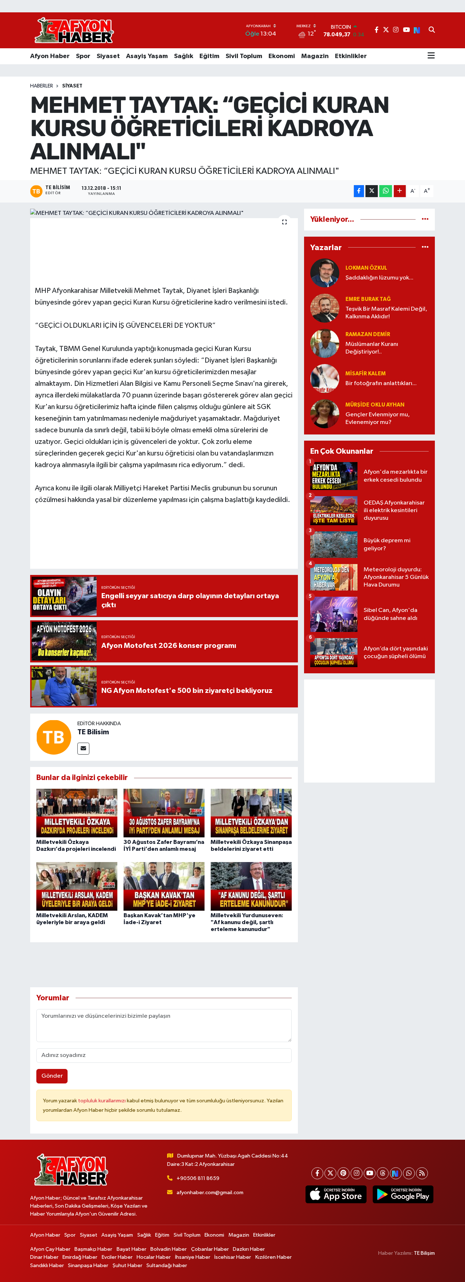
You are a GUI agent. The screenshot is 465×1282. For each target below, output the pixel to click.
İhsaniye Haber (192, 1257)
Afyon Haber (50, 56)
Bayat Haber (131, 1249)
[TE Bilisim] (53, 737)
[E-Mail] (83, 749)
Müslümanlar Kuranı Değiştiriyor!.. (371, 348)
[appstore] (336, 1194)
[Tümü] (425, 219)
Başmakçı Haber (93, 1249)
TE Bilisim (93, 732)
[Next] (396, 1173)
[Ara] (432, 30)
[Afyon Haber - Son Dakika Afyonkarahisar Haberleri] (74, 30)
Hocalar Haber (154, 1257)
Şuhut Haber (127, 1265)
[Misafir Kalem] (324, 378)
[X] (330, 1173)
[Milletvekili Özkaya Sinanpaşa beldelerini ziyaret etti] (251, 813)
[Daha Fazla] (400, 191)
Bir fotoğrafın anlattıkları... (381, 383)
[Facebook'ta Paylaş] (359, 191)
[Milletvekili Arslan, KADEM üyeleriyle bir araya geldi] (76, 886)
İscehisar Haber (232, 1257)
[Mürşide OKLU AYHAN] (324, 414)
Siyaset (108, 56)
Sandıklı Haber (47, 1265)
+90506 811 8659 (198, 1178)
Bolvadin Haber (168, 1249)
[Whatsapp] (409, 1173)
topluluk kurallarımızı (102, 1100)
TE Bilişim (424, 1253)
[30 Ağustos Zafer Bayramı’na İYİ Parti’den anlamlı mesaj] (164, 813)
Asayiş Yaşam (147, 56)
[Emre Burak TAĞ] (324, 308)
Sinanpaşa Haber (88, 1265)
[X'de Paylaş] (371, 191)
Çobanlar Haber (210, 1249)
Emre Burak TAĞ (368, 299)
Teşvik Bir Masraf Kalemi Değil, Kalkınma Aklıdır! (386, 313)
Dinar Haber (44, 1257)
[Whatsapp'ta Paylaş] (385, 191)
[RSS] (422, 1173)
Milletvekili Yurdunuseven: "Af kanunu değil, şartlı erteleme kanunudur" (247, 922)
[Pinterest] (343, 1173)
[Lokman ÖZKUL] (324, 273)
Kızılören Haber (273, 1257)
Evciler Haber (117, 1257)
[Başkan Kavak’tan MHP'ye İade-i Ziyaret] (164, 886)
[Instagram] (357, 1173)
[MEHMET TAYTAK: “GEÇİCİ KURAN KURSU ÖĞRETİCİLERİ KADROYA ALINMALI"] (164, 213)
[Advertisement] (369, 731)
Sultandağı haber (166, 1265)
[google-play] (403, 1194)
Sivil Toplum (244, 56)
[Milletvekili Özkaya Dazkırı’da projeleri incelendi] (76, 813)
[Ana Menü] (431, 56)
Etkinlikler (351, 56)
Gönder (52, 1076)
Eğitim (209, 56)
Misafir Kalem (365, 373)
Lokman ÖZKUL (366, 268)
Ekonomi (281, 56)
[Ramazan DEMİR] (324, 343)
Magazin (315, 56)
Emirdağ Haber (79, 1257)
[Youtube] (370, 1173)
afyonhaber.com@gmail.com (210, 1192)
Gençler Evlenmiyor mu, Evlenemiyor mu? (377, 418)
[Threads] (383, 1173)
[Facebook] (317, 1173)
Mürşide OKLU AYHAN (374, 405)
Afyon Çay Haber (50, 1249)
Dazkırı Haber (249, 1249)
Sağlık (183, 56)
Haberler (41, 86)
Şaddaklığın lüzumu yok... (379, 278)
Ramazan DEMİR (367, 334)
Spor (83, 56)
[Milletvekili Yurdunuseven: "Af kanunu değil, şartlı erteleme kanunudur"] (251, 886)
